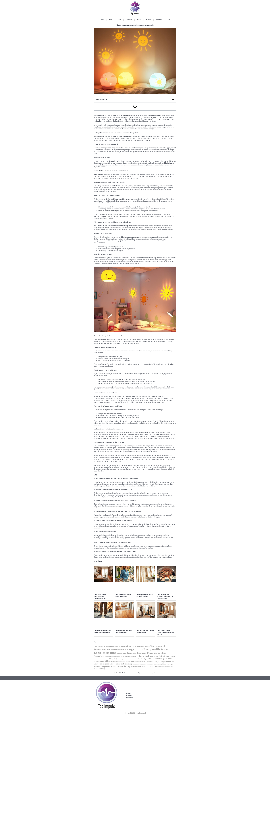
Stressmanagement (102, 666)
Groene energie (120, 656)
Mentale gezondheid (163, 659)
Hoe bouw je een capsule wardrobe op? (145, 631)
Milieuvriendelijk (99, 661)
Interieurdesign (167, 656)
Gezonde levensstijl (137, 652)
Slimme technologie (167, 664)
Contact (129, 695)
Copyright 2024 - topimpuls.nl (135, 713)
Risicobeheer (136, 664)
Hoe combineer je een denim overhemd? (123, 595)
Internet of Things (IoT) (110, 659)
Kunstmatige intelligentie (146, 659)
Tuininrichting (150, 666)
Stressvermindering (120, 666)
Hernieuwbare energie (130, 656)
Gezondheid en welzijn (110, 656)
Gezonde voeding (157, 653)
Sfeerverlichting (158, 664)
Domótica (147, 646)
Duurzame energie (124, 649)
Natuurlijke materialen (137, 661)
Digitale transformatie (134, 646)
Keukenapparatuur (122, 659)
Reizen (148, 20)
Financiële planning (122, 653)
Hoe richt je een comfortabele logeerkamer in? (100, 596)
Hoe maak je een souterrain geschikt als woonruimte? (165, 596)
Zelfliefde (96, 669)
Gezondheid (99, 656)
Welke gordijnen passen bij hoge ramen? (144, 595)
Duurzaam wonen (104, 649)
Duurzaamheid (157, 646)
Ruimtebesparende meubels (146, 664)
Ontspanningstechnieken (164, 661)
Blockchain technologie (103, 646)
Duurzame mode (139, 650)
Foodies (159, 20)
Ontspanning (149, 661)
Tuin (119, 20)
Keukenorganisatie (132, 659)
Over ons (129, 698)
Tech (168, 20)
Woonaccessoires (168, 666)
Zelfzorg (102, 669)
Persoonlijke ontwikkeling (121, 664)
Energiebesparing (105, 652)
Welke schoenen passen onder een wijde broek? (102, 631)
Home (102, 20)
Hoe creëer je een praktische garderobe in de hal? (166, 632)
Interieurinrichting (98, 659)
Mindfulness (111, 661)
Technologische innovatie (138, 666)
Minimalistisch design (123, 661)
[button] (173, 99)
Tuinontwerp (159, 667)
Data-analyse (118, 646)
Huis (110, 20)
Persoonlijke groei (101, 664)
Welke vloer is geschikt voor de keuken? (123, 631)
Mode (139, 20)
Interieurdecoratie (147, 656)
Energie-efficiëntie (155, 649)
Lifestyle (129, 20)
